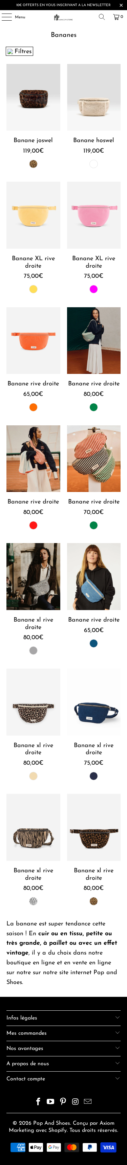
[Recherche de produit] (102, 17)
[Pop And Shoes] (64, 17)
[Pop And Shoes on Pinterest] (63, 1103)
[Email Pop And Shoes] (88, 1103)
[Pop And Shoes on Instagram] (75, 1103)
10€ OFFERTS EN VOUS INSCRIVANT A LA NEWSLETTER (63, 5)
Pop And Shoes (51, 1123)
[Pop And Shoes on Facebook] (38, 1103)
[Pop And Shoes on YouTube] (51, 1103)
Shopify (57, 1130)
